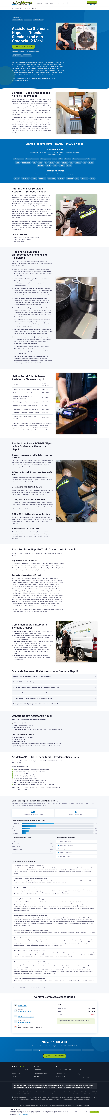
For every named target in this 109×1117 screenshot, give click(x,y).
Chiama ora (93, 2)
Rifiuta (77, 1111)
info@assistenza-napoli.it (26, 1017)
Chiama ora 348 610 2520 (24, 46)
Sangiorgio (40, 165)
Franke (74, 158)
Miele (58, 162)
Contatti (69, 3)
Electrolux (67, 158)
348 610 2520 (22, 1006)
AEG (15, 158)
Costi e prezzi (81, 1076)
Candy (54, 158)
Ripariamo (39, 3)
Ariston (28, 158)
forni (77, 178)
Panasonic (78, 162)
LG (45, 162)
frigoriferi (34, 178)
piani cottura (84, 178)
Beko (42, 158)
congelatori (70, 178)
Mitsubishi (64, 162)
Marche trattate (49, 3)
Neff (71, 162)
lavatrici (17, 178)
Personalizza (85, 1111)
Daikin (60, 158)
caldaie (92, 178)
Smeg (55, 165)
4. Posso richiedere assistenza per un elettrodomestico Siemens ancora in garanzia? (38, 693)
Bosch (48, 158)
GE (88, 158)
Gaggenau (82, 158)
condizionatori (51, 178)
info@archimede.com (83, 1105)
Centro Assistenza (16, 8)
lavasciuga (61, 178)
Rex (85, 162)
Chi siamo (63, 3)
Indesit (40, 162)
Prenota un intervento (24, 1022)
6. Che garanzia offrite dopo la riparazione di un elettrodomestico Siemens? (35, 704)
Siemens (48, 165)
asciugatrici (42, 178)
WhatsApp (17, 55)
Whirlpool (62, 165)
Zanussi (69, 165)
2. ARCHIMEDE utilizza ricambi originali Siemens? (27, 682)
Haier (93, 158)
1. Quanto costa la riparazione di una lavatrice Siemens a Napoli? (32, 676)
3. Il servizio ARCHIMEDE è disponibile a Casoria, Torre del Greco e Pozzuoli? (36, 687)
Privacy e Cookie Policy (84, 1078)
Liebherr (52, 162)
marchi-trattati (26, 8)
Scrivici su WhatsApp (24, 1011)
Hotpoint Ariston (26, 162)
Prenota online (77, 3)
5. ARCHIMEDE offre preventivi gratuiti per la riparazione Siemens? (33, 698)
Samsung (91, 162)
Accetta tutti (95, 1111)
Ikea (34, 162)
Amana (21, 158)
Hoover (17, 162)
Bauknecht (35, 158)
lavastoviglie (25, 178)
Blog (57, 3)
